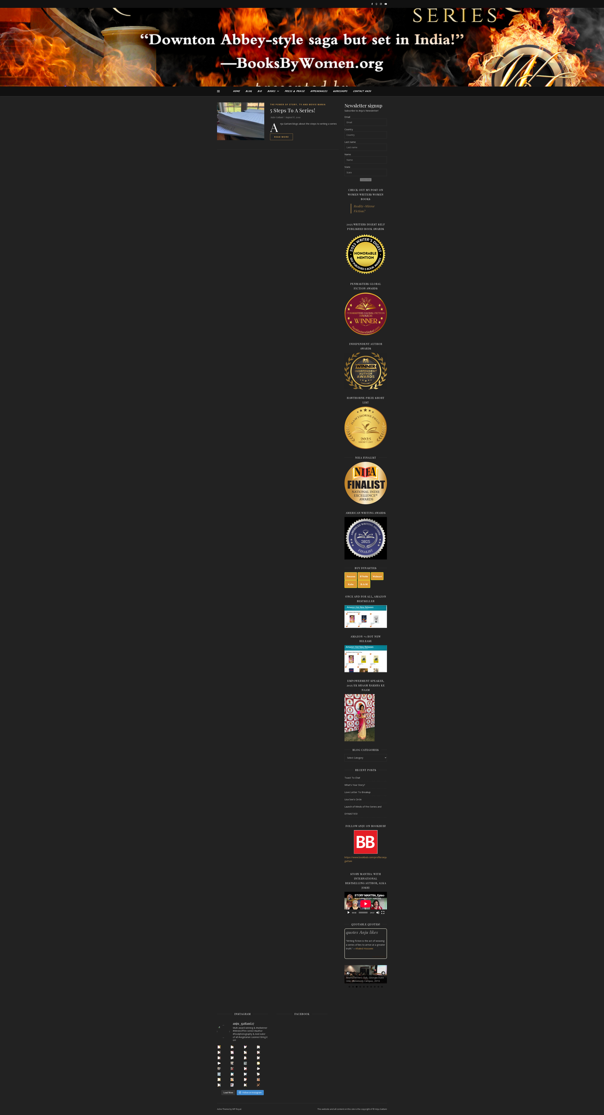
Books (271, 91)
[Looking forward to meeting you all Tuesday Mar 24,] (245, 1063)
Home (236, 91)
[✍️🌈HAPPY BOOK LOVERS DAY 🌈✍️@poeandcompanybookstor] (219, 1084)
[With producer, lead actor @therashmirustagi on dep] (232, 1052)
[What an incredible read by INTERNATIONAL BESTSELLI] (219, 1046)
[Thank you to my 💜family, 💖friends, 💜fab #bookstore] (258, 1063)
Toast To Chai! (352, 777)
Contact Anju (362, 91)
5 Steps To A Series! (292, 110)
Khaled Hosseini (364, 948)
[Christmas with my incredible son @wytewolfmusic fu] (232, 1068)
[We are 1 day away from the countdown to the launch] (245, 1057)
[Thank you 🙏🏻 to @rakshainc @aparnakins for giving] (245, 1068)
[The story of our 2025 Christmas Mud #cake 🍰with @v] (219, 1068)
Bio (259, 91)
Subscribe (365, 180)
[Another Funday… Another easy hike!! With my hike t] (245, 1084)
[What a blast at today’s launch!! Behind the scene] (232, 1057)
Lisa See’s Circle (353, 799)
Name (347, 154)
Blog (249, 91)
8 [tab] (375, 987)
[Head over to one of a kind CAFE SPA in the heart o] (219, 1057)
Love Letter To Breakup (357, 792)
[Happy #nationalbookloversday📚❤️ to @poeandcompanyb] (258, 1079)
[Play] (348, 912)
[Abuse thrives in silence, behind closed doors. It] (232, 1074)
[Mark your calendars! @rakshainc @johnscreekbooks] (258, 1068)
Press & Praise (295, 91)
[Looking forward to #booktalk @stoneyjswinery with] (219, 1079)
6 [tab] (367, 987)
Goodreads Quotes (379, 957)
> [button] (383, 973)
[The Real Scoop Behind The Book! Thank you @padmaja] (258, 1052)
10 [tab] (382, 987)
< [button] (348, 973)
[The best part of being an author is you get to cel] (219, 1052)
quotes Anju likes (362, 932)
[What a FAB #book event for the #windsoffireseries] (245, 1074)
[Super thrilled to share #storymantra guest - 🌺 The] (258, 1046)
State (347, 166)
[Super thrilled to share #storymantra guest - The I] (232, 1046)
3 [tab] (357, 987)
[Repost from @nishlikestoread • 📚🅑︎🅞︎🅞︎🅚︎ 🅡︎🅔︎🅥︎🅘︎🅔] (258, 1084)
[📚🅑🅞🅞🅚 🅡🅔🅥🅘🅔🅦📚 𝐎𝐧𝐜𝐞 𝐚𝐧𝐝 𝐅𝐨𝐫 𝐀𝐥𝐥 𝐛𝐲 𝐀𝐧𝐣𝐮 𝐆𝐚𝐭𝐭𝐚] (232, 1084)
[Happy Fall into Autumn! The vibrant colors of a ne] (232, 1079)
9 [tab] (378, 987)
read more (281, 136)
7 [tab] (371, 987)
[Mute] (377, 912)
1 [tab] (349, 987)
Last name (350, 141)
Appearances (318, 91)
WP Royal (236, 1109)
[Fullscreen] (382, 912)
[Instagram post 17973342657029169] (219, 1063)
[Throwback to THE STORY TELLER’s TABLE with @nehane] (232, 1063)
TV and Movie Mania (312, 104)
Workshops (340, 91)
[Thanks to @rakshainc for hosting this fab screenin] (245, 1052)
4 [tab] (360, 987)
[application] (365, 904)
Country (348, 129)
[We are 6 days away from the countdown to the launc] (258, 1057)
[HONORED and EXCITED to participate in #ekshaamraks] (219, 1074)
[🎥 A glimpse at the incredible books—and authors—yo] (245, 1079)
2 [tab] (353, 987)
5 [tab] (364, 987)
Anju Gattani (276, 117)
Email (347, 116)
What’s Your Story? (354, 784)
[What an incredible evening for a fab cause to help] (258, 1074)
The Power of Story (283, 104)
